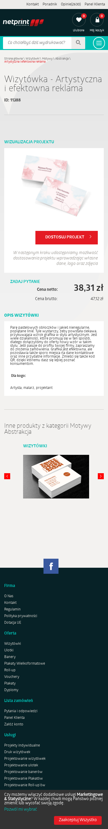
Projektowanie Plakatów (23, 779)
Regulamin (12, 609)
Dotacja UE (12, 623)
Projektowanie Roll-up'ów (24, 785)
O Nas (8, 596)
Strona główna (13, 59)
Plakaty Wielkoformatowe (24, 664)
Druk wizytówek (17, 752)
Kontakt (32, 4)
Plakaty (10, 683)
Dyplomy (11, 690)
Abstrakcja (62, 59)
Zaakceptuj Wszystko (78, 820)
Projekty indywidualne (22, 745)
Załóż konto (13, 724)
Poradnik (50, 4)
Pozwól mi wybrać (20, 810)
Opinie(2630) (71, 4)
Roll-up (10, 670)
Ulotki (9, 650)
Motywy (47, 59)
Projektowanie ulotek (21, 765)
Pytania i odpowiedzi (21, 711)
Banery (10, 657)
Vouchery (11, 677)
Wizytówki (32, 59)
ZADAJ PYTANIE (25, 282)
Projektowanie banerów (23, 772)
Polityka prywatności (20, 616)
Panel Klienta (95, 4)
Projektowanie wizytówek (25, 759)
